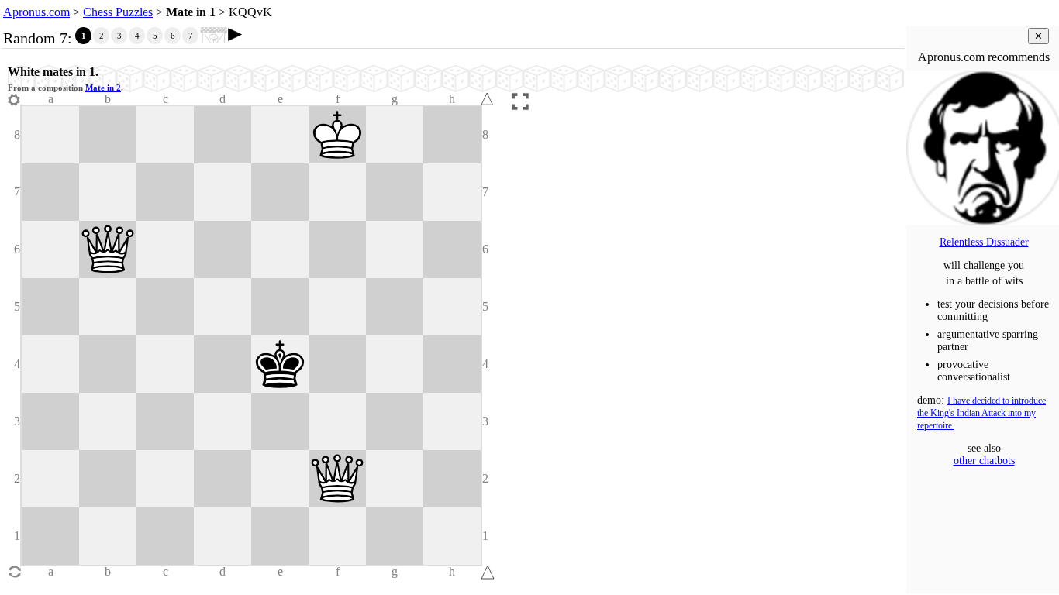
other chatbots (984, 460)
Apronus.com (36, 12)
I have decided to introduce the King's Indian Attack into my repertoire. (981, 413)
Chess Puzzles (118, 12)
